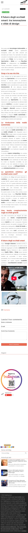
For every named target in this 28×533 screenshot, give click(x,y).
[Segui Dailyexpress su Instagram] (11, 380)
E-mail (3, 326)
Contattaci (23, 530)
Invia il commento (14, 344)
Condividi (6, 12)
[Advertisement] (12, 37)
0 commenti (6, 9)
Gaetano (7, 310)
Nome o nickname (6, 322)
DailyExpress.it (24, 2)
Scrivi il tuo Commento (8, 331)
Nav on (2, 2)
